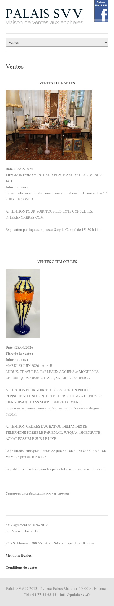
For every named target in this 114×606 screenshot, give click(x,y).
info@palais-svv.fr (75, 594)
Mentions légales (19, 555)
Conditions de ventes (21, 567)
